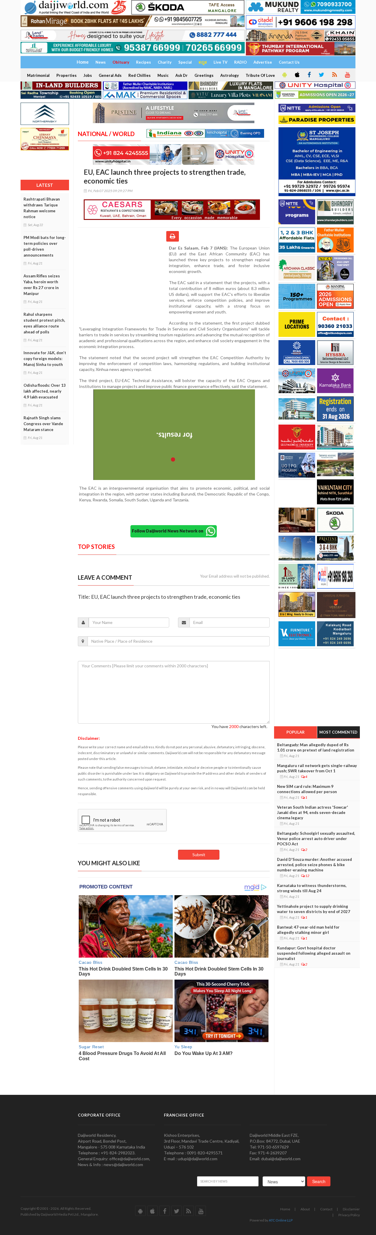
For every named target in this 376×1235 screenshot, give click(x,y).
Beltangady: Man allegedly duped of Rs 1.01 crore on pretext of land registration (315, 747)
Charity (165, 62)
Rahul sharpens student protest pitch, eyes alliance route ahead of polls (44, 323)
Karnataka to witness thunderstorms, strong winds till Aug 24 (312, 888)
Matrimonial (38, 75)
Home (285, 1209)
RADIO (240, 62)
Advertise (263, 62)
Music (163, 75)
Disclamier (351, 1209)
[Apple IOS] (296, 75)
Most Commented (338, 732)
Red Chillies (139, 75)
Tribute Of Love (260, 75)
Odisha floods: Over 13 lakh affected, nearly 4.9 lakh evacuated (45, 391)
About (305, 1209)
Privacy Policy (349, 1215)
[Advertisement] (123, 283)
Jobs (87, 75)
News (100, 62)
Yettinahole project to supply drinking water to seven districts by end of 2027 (313, 909)
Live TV (220, 62)
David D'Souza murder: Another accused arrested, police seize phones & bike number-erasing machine (314, 864)
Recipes (143, 62)
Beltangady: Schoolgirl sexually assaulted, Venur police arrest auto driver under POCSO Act (316, 838)
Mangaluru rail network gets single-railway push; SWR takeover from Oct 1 (317, 768)
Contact (326, 1209)
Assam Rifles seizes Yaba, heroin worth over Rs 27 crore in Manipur (42, 285)
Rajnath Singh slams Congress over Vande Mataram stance (43, 423)
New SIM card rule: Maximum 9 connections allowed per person (307, 789)
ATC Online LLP (281, 1220)
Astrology (229, 75)
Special (185, 62)
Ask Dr (181, 75)
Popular (295, 732)
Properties (66, 75)
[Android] (284, 75)
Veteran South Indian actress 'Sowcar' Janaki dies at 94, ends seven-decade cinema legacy (312, 812)
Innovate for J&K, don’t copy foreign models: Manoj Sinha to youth (45, 358)
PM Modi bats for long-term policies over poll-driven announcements (45, 246)
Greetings (204, 75)
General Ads (110, 75)
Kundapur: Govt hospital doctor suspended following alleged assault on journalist (313, 953)
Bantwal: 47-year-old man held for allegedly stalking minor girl (308, 930)
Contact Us (289, 62)
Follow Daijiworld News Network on (169, 530)
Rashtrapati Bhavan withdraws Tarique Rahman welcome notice (42, 208)
